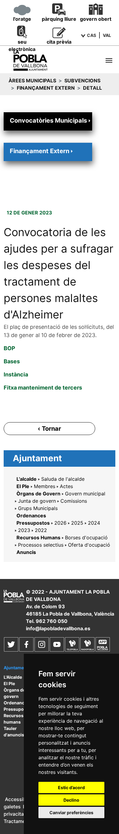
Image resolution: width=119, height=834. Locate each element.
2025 (77, 523)
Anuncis (26, 552)
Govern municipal (85, 494)
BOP (9, 348)
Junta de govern (37, 501)
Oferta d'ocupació (89, 545)
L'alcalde (26, 479)
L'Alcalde (13, 677)
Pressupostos (33, 523)
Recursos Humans (38, 537)
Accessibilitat (20, 799)
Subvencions (82, 80)
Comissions (73, 501)
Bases (12, 361)
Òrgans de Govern (38, 494)
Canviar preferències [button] (71, 812)
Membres (44, 486)
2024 (94, 523)
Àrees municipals (32, 80)
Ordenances (31, 515)
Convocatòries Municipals (48, 120)
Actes (66, 486)
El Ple (22, 486)
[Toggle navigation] (109, 60)
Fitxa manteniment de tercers (43, 387)
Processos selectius (40, 545)
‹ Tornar (49, 428)
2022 (41, 530)
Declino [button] (71, 800)
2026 (60, 523)
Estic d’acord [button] (71, 787)
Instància (16, 374)
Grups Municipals (38, 508)
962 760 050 (51, 621)
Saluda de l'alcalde (63, 479)
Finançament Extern (46, 88)
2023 (24, 530)
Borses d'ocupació (86, 537)
